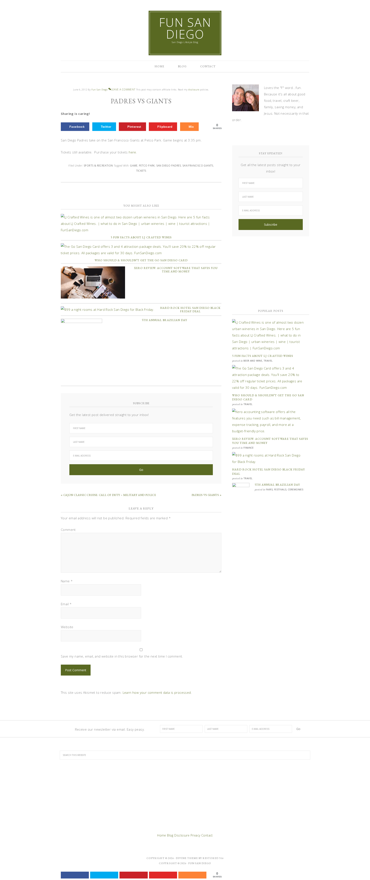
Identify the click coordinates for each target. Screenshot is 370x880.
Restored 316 (213, 858)
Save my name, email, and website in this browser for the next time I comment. (122, 656)
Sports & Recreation (98, 165)
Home (161, 835)
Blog (170, 835)
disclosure (194, 89)
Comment (68, 529)
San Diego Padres (168, 165)
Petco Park (147, 165)
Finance (248, 447)
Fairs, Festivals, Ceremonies (284, 489)
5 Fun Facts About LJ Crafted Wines (141, 237)
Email (66, 604)
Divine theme (187, 858)
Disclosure (181, 835)
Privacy (195, 835)
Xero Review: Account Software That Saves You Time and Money (176, 269)
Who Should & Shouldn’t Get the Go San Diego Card (141, 260)
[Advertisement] (270, 271)
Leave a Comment (123, 89)
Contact (207, 835)
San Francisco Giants (197, 165)
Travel (268, 360)
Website (67, 627)
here (132, 152)
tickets (141, 171)
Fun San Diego (185, 28)
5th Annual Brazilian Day (164, 320)
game (133, 165)
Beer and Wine (252, 360)
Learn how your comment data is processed (157, 692)
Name (67, 581)
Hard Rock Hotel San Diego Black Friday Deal (190, 309)
